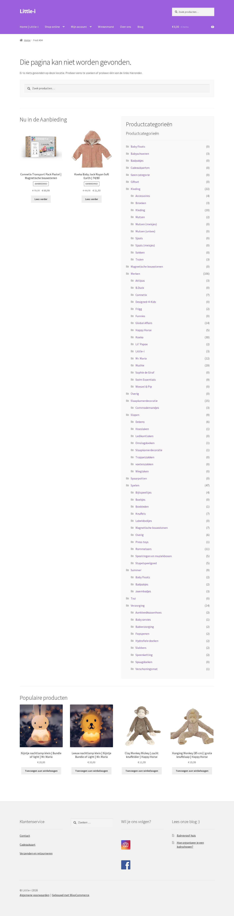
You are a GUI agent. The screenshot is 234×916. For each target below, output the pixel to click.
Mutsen (140, 217)
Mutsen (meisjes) (146, 224)
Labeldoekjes (143, 521)
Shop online (52, 26)
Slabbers (140, 648)
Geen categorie (140, 175)
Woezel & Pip (143, 386)
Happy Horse (143, 330)
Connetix (141, 295)
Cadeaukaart (27, 844)
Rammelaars (143, 549)
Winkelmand (106, 26)
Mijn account (79, 26)
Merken (135, 273)
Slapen (135, 415)
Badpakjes (137, 160)
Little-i (27, 11)
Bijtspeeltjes (143, 492)
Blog (140, 26)
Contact (25, 835)
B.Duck (139, 288)
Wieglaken (142, 471)
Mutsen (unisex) (145, 231)
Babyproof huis (186, 835)
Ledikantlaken (144, 436)
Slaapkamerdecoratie (144, 401)
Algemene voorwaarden (34, 895)
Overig (135, 393)
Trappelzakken (144, 457)
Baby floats (138, 146)
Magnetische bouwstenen (147, 266)
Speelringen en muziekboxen (153, 556)
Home (27, 40)
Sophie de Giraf (144, 372)
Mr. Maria (141, 358)
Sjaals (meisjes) (145, 245)
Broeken (140, 203)
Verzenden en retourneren (36, 853)
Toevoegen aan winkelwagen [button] (41, 770)
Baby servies (143, 619)
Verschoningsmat (146, 669)
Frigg (138, 309)
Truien (139, 259)
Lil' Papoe (141, 344)
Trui (133, 598)
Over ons (125, 26)
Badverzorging (144, 627)
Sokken (140, 252)
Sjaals (139, 238)
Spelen (135, 485)
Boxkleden (142, 506)
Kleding (135, 189)
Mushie (139, 365)
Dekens (140, 422)
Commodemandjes (147, 408)
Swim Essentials (145, 379)
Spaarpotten (139, 478)
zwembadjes (143, 591)
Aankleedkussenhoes (148, 612)
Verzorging (138, 605)
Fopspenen (142, 633)
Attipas (140, 280)
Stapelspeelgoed (146, 563)
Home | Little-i (29, 26)
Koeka (139, 337)
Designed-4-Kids (145, 302)
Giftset (135, 182)
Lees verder (41, 199)
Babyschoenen (140, 153)
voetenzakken (144, 464)
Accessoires (142, 196)
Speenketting (144, 655)
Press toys (141, 542)
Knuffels (140, 513)
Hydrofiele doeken (146, 641)
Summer (136, 570)
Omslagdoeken (144, 443)
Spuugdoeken (143, 662)
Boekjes (140, 499)
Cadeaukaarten (140, 168)
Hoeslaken (142, 429)
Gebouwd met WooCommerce (70, 895)
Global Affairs (143, 323)
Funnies (140, 316)
